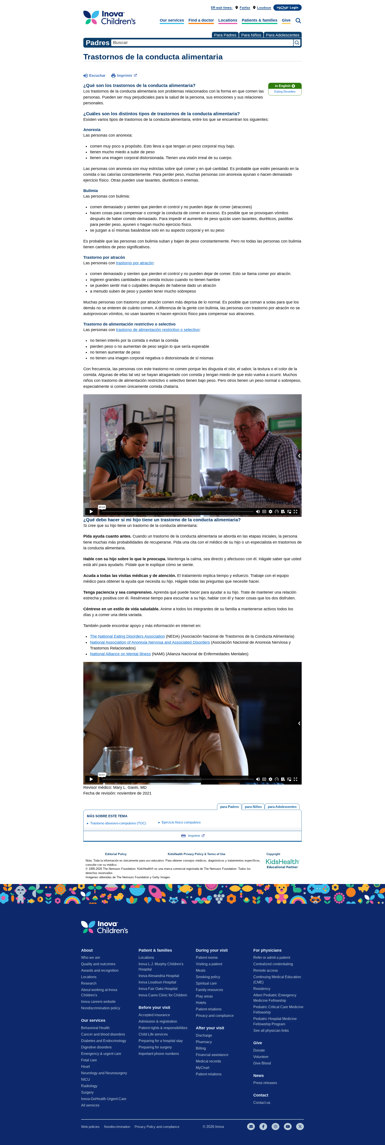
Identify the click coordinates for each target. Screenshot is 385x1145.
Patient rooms (207, 957)
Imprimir (124, 75)
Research (88, 983)
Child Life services (153, 1034)
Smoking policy (208, 977)
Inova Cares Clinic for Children (163, 995)
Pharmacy (204, 1042)
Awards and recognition (100, 970)
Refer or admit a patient (271, 957)
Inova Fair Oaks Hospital (158, 989)
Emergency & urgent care (101, 1054)
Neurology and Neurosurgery (104, 1073)
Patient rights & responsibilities (163, 1028)
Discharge (204, 1035)
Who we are (90, 957)
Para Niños (251, 35)
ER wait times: (222, 7)
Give (286, 20)
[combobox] (202, 42)
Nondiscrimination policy (100, 1008)
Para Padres (225, 35)
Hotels (201, 1003)
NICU (85, 1079)
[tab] (282, 806)
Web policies (90, 1127)
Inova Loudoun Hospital (157, 982)
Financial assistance (212, 1055)
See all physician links (271, 1030)
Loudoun (264, 7)
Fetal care (89, 1060)
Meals (200, 970)
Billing (201, 1048)
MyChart (202, 1068)
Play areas (204, 996)
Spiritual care (206, 983)
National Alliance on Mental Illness (120, 654)
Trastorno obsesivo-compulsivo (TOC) (118, 823)
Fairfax (245, 7)
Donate (259, 1050)
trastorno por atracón (134, 263)
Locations (227, 20)
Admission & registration (158, 1021)
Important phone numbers (159, 1054)
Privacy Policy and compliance (157, 1127)
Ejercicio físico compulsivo (181, 822)
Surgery (87, 1092)
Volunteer (260, 1057)
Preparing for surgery (155, 1047)
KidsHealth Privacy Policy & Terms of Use (196, 854)
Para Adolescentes (282, 35)
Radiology (89, 1086)
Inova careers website (98, 1001)
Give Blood (262, 1063)
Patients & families (259, 20)
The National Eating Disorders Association (127, 636)
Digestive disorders (96, 1047)
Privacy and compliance (215, 1016)
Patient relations (208, 1009)
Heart (85, 1066)
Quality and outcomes (98, 964)
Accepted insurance (154, 1015)
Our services (172, 20)
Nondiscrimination (117, 1127)
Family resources (209, 990)
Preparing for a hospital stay (161, 1041)
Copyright (273, 854)
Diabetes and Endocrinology (103, 1041)
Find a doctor (201, 20)
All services (90, 1105)
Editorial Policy (116, 854)
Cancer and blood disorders (103, 1034)
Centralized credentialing (273, 964)
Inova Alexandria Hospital (159, 976)
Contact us (261, 1103)
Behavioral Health (95, 1028)
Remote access (265, 970)
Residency (261, 989)
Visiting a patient (209, 964)
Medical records (208, 1061)
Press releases (265, 1083)
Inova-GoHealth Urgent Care (103, 1099)
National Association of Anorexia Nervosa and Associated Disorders (150, 642)
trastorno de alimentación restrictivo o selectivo (157, 330)
